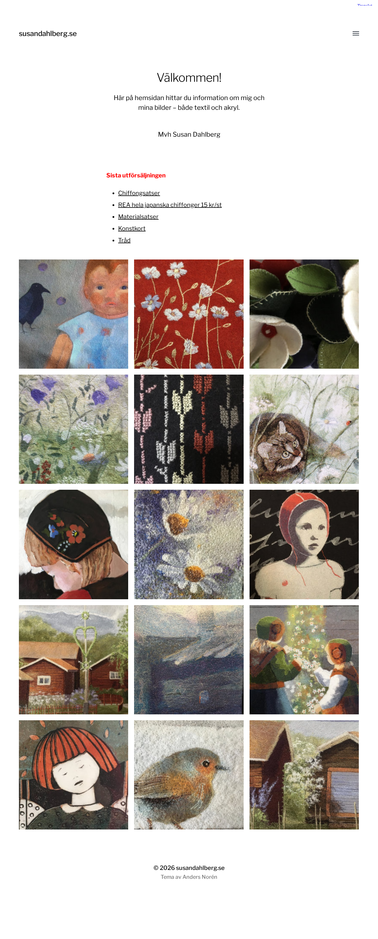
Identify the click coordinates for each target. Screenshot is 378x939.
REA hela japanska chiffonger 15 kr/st (170, 204)
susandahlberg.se (48, 33)
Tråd (124, 240)
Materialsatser (138, 216)
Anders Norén (200, 877)
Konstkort (132, 228)
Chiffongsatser (139, 193)
